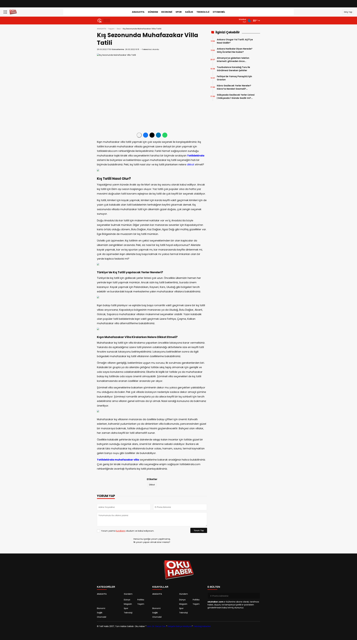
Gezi (119, 28)
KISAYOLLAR (160, 586)
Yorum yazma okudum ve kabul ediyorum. (127, 530)
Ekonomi (166, 12)
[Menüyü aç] (6, 12)
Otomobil (219, 12)
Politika (140, 599)
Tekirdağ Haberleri (202, 626)
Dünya (127, 599)
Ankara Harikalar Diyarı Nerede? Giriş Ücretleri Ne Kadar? (234, 50)
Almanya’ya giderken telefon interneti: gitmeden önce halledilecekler (233, 60)
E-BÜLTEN (214, 586)
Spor (179, 12)
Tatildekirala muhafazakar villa (118, 459)
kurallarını (120, 530)
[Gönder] (257, 596)
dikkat (190, 164)
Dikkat (152, 484)
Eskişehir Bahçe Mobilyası (180, 626)
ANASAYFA (138, 12)
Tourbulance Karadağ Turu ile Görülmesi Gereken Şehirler (233, 69)
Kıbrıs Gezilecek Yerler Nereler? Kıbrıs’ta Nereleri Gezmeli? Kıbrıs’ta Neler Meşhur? (234, 87)
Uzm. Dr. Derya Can (156, 626)
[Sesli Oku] (139, 135)
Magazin (128, 604)
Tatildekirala (195, 155)
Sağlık (189, 12)
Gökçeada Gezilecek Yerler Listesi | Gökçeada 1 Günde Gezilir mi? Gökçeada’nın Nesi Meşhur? (236, 96)
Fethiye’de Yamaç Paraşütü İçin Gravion (234, 78)
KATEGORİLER (106, 586)
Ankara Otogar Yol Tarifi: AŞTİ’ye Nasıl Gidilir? (235, 41)
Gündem (153, 12)
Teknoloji (202, 12)
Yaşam (111, 28)
